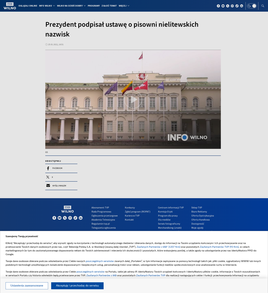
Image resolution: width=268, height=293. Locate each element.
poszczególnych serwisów (100, 261)
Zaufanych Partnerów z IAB (101, 275)
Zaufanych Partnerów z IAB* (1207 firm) (158, 247)
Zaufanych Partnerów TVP (150, 275)
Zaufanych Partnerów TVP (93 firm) (219, 247)
